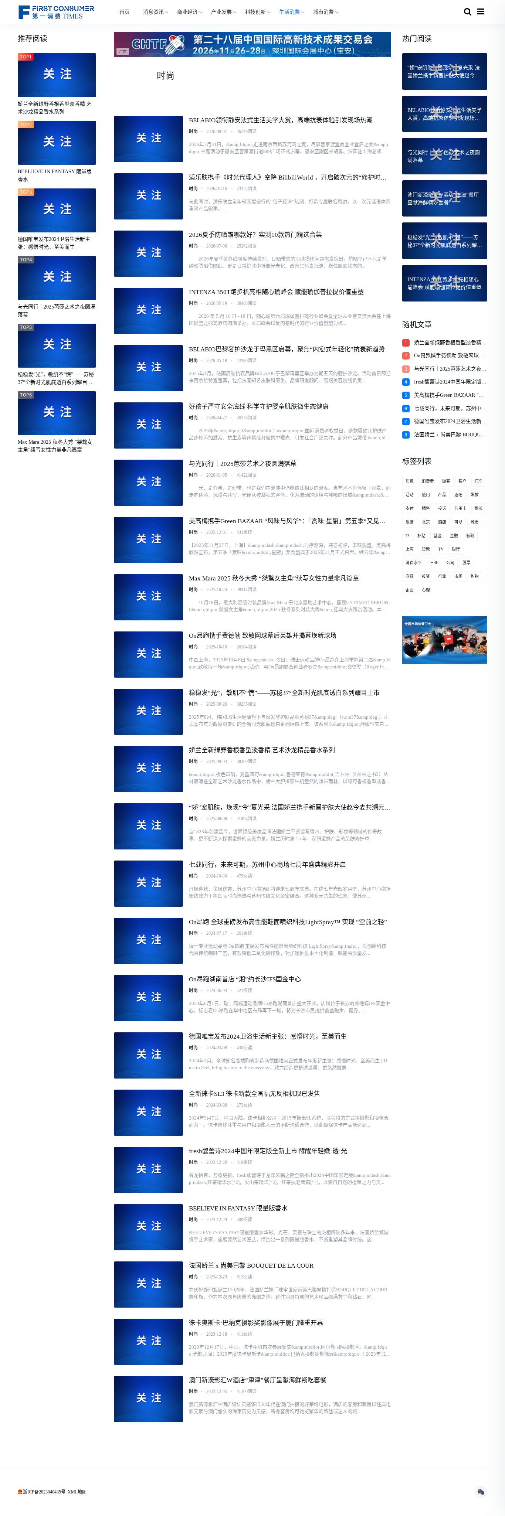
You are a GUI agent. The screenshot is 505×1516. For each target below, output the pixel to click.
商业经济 (187, 12)
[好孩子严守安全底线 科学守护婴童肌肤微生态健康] (148, 425)
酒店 (442, 522)
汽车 (479, 481)
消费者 (428, 481)
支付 (410, 508)
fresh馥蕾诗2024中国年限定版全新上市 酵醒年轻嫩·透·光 (268, 1151)
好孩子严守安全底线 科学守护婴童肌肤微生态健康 (259, 406)
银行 (456, 549)
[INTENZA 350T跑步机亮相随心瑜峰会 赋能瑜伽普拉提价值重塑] (148, 311)
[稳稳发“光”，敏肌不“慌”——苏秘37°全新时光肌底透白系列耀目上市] (148, 712)
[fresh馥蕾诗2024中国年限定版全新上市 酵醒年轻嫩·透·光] (148, 1170)
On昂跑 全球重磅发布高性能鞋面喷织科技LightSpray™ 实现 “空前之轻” (288, 922)
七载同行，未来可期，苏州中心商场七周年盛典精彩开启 (267, 864)
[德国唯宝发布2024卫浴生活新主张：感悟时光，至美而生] (148, 1055)
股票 (466, 563)
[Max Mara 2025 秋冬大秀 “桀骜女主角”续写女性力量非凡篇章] (148, 597)
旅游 (410, 522)
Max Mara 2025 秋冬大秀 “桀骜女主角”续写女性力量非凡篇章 (274, 578)
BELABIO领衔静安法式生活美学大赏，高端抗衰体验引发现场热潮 (281, 120)
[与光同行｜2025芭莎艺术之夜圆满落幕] (148, 483)
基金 (438, 536)
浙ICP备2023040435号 (44, 1492)
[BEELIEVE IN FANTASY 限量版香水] (148, 1227)
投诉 (442, 508)
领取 (470, 536)
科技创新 (255, 12)
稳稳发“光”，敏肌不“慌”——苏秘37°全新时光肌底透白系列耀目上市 (284, 692)
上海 (410, 549)
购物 (475, 576)
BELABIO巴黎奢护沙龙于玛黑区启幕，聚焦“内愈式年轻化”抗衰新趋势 (287, 349)
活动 (410, 495)
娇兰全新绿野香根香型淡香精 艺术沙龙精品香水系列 (262, 750)
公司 (450, 563)
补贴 (421, 536)
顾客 (446, 481)
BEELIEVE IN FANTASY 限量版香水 (238, 1208)
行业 (442, 576)
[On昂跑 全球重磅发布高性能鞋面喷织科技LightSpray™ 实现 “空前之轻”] (148, 941)
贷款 (426, 549)
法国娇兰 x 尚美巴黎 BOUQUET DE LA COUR (251, 1265)
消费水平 (414, 563)
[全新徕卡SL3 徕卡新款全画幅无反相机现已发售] (148, 1113)
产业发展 (221, 12)
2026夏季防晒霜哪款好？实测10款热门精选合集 (255, 234)
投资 (426, 576)
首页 (124, 12)
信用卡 (460, 508)
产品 (442, 495)
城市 (475, 522)
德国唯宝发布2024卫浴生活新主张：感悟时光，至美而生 (268, 1036)
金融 (454, 536)
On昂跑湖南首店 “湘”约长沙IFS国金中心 (245, 979)
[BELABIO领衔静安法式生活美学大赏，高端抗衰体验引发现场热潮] (148, 139)
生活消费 (289, 12)
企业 (410, 590)
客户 (462, 481)
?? (407, 536)
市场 (458, 576)
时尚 (193, 131)
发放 (475, 495)
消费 (410, 481)
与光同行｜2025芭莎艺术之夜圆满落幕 (242, 463)
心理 (426, 590)
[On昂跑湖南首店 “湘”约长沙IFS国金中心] (148, 998)
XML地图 (77, 1492)
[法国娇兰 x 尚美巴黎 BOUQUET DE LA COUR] (148, 1284)
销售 (426, 508)
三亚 (434, 563)
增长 (479, 508)
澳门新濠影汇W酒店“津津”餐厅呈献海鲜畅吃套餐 (257, 1380)
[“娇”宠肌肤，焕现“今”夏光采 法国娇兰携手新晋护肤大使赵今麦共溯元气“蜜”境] (148, 826)
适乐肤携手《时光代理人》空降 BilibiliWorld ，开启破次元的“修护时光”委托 (289, 178)
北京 (426, 522)
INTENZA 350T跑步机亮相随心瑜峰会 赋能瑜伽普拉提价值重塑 (276, 292)
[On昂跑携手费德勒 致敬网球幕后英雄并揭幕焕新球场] (148, 654)
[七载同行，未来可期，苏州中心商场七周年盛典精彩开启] (148, 884)
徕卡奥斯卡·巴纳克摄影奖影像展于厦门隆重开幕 (256, 1322)
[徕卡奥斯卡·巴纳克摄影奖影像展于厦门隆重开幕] (148, 1342)
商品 (410, 576)
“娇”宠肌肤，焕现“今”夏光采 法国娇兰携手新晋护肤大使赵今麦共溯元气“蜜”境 (290, 808)
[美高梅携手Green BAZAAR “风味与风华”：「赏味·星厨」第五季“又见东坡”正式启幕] (148, 540)
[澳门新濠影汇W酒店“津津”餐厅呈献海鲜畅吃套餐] (148, 1399)
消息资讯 (153, 12)
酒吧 (458, 495)
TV (441, 549)
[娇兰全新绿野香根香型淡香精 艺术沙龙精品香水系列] (148, 769)
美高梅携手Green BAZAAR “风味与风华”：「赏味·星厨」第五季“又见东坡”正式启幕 (287, 522)
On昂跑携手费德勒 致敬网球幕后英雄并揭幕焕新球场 (262, 635)
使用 (426, 495)
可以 (458, 522)
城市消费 (323, 12)
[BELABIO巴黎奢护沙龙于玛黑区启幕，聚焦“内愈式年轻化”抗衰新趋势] (148, 368)
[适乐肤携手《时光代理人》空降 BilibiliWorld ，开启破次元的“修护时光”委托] (148, 196)
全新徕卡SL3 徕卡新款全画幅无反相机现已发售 (254, 1093)
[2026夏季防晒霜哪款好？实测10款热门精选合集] (148, 254)
